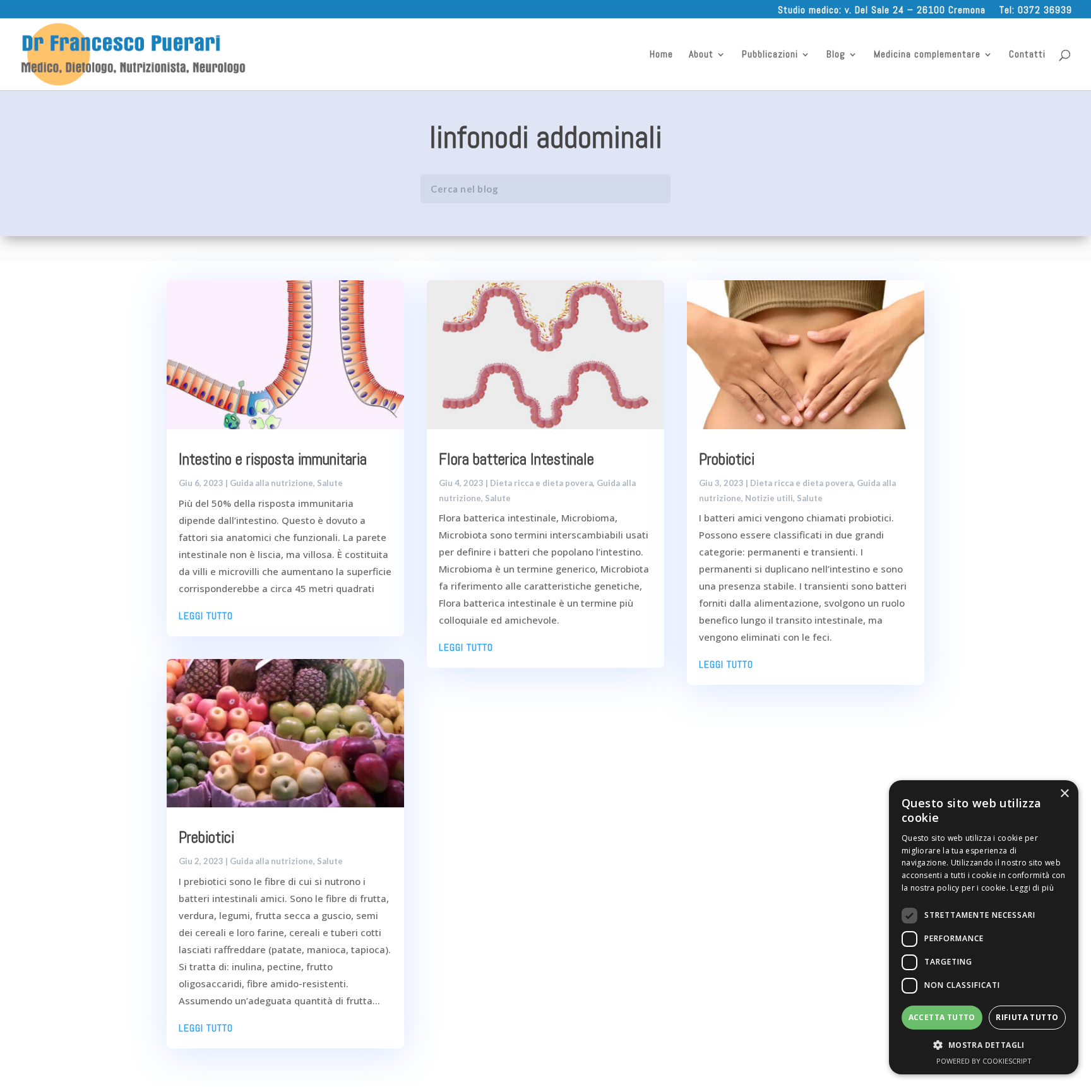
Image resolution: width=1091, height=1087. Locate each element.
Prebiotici (206, 837)
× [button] (1064, 794)
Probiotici (726, 459)
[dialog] (983, 927)
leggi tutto (206, 615)
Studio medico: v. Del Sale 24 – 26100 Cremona (882, 9)
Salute (330, 483)
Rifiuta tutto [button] (1027, 1017)
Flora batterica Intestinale (516, 459)
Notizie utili (769, 498)
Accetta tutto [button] (942, 1017)
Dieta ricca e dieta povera (541, 483)
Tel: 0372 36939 (1035, 9)
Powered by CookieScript (984, 1061)
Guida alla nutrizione (271, 483)
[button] (984, 1045)
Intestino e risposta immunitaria (273, 459)
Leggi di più (1032, 887)
